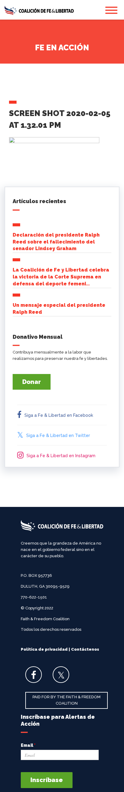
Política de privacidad (44, 649)
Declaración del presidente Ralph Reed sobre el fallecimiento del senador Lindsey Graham (56, 242)
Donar (31, 381)
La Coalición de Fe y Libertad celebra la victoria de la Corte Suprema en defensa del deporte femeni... (61, 277)
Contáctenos (85, 649)
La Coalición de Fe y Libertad (39, 10)
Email (28, 745)
